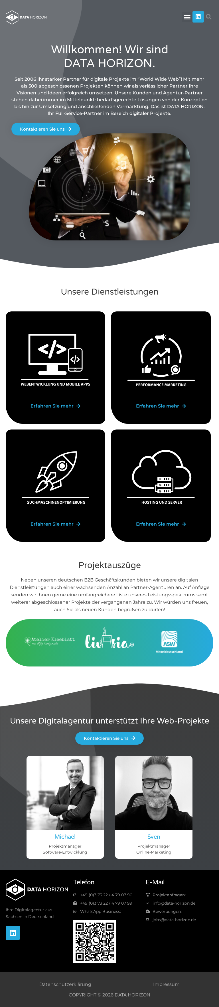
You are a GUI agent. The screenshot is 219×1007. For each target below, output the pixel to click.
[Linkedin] (198, 17)
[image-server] (160, 478)
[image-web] (55, 360)
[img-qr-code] (94, 941)
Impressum (166, 984)
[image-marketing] (160, 360)
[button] (187, 17)
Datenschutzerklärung (65, 984)
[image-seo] (55, 478)
